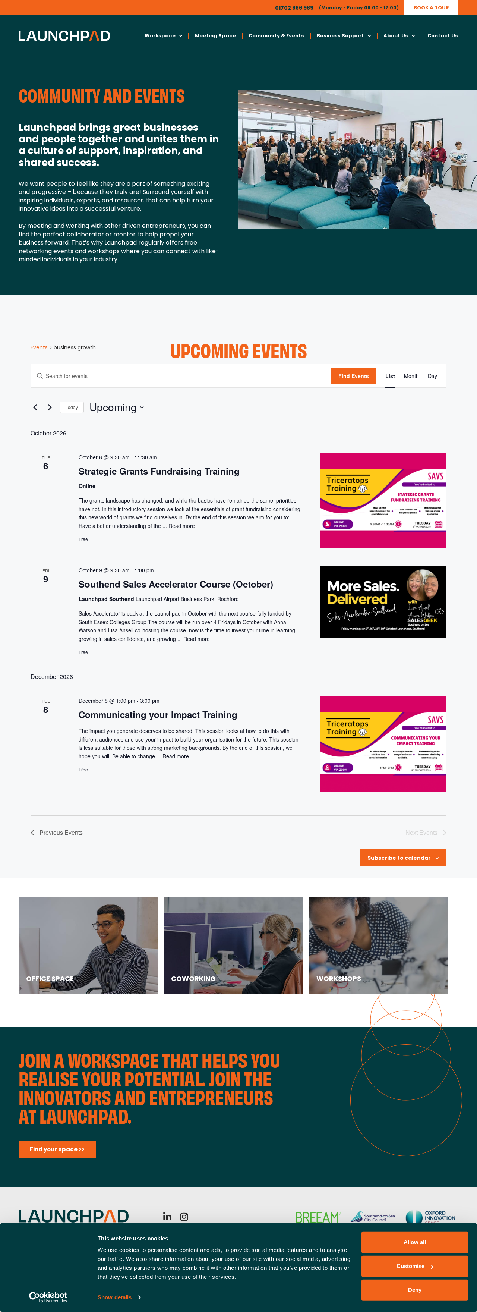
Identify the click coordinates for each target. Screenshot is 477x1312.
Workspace (160, 35)
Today (72, 407)
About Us (395, 35)
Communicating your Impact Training (158, 714)
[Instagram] (184, 1216)
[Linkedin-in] (167, 1216)
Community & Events (276, 35)
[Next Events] (49, 407)
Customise (410, 1266)
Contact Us (442, 35)
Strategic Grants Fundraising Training (159, 471)
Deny (414, 1290)
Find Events (353, 376)
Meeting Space (215, 35)
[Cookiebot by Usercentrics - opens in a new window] (48, 1297)
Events (39, 347)
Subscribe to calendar (399, 858)
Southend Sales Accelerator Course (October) (176, 584)
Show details (115, 1297)
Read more (181, 525)
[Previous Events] (35, 407)
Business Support (340, 35)
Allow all (415, 1242)
